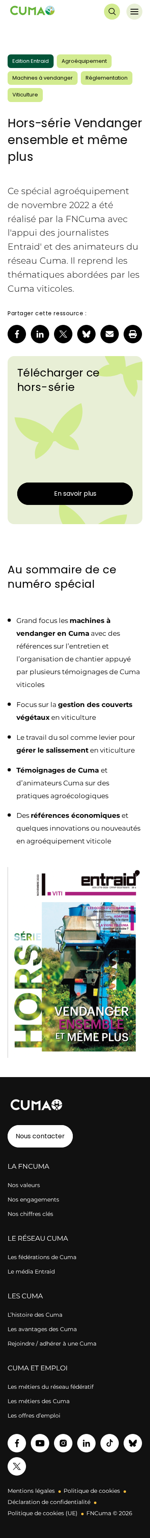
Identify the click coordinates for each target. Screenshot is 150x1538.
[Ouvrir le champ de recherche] (112, 12)
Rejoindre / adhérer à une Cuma (52, 1343)
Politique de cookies (92, 1490)
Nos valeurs (24, 1185)
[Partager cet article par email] (109, 334)
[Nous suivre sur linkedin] (86, 1443)
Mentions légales (31, 1490)
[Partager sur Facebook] (17, 334)
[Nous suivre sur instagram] (63, 1443)
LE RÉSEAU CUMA (38, 1238)
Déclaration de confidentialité (49, 1502)
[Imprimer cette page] (133, 334)
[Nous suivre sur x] (17, 1466)
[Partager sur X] (63, 334)
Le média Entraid (31, 1271)
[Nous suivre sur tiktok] (109, 1443)
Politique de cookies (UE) (43, 1513)
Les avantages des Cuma (42, 1329)
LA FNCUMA (28, 1166)
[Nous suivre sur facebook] (17, 1443)
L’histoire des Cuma (35, 1314)
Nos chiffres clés (30, 1214)
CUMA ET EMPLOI (38, 1368)
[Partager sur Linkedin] (40, 334)
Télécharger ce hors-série (58, 380)
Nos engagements (33, 1199)
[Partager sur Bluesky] (86, 334)
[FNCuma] (32, 11)
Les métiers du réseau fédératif (51, 1386)
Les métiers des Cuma (39, 1401)
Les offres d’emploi (34, 1415)
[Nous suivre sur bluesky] (133, 1443)
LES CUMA (25, 1296)
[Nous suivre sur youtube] (40, 1443)
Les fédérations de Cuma (42, 1257)
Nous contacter (40, 1136)
